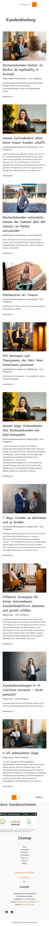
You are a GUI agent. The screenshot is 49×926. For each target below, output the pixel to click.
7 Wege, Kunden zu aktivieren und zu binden (24, 520)
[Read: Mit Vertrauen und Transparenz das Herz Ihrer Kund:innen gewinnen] (24, 336)
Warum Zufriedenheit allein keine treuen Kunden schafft (24, 141)
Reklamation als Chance (20, 295)
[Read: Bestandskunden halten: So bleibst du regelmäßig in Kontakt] (24, 46)
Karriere (24, 860)
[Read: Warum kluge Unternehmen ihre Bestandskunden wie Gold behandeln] (24, 406)
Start (24, 847)
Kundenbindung (20, 78)
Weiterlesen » (8, 96)
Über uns (24, 858)
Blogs (24, 863)
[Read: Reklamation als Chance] (24, 275)
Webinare (24, 852)
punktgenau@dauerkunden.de (27, 902)
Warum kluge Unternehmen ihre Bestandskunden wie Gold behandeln (22, 430)
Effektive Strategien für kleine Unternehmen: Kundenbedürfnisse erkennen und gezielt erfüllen (24, 604)
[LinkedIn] (6, 913)
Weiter (40, 797)
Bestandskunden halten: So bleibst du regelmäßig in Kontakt (23, 70)
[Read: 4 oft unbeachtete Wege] (24, 734)
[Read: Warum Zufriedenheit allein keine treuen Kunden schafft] (24, 119)
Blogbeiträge (8, 78)
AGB (24, 881)
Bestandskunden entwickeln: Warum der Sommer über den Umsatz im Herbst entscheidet (24, 224)
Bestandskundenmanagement (14, 147)
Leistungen (24, 849)
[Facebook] (12, 913)
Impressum (24, 877)
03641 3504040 (28, 904)
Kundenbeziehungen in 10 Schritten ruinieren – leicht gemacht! (23, 690)
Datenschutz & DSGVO (24, 872)
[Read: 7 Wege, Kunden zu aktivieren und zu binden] (24, 498)
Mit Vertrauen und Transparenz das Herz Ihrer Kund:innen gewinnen (23, 360)
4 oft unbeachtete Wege (20, 753)
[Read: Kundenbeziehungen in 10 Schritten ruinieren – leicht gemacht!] (24, 666)
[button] (4, 922)
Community (24, 855)
